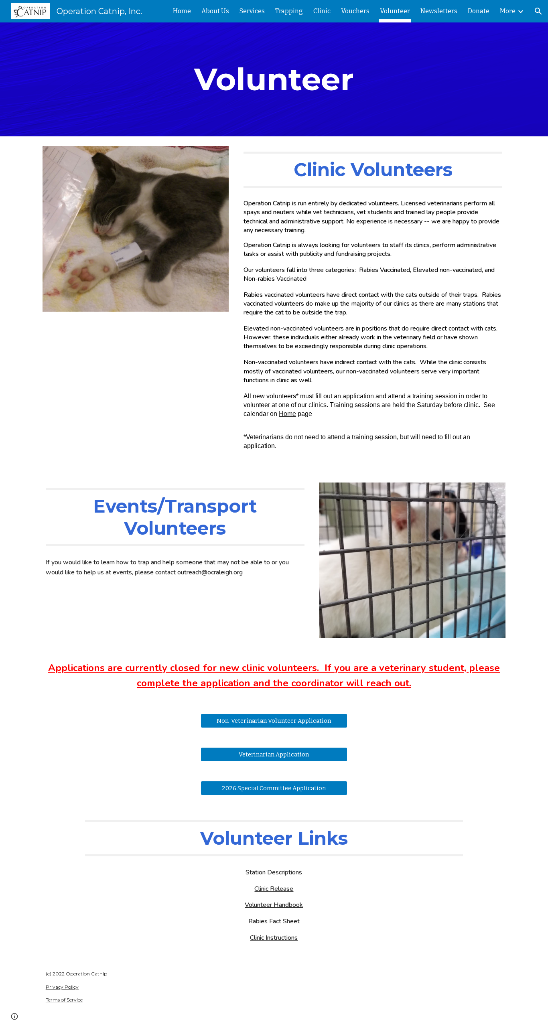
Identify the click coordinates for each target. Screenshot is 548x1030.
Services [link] (252, 11)
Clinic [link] (322, 11)
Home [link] (182, 11)
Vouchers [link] (355, 11)
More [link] (508, 11)
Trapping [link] (289, 11)
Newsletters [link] (438, 11)
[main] (274, 79)
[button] (538, 11)
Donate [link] (478, 11)
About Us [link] (215, 11)
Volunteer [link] (395, 11)
